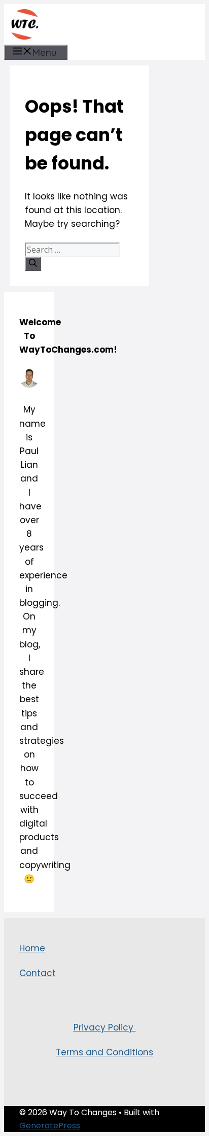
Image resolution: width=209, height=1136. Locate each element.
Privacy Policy (105, 1027)
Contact (37, 973)
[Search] (33, 264)
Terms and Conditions (104, 1052)
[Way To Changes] (24, 24)
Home (32, 948)
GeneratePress (49, 1125)
